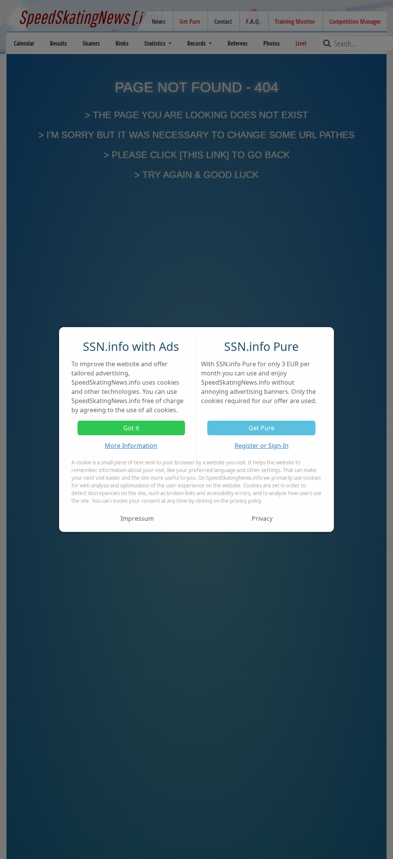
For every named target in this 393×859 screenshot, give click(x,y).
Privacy (262, 518)
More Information (131, 445)
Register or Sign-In (261, 445)
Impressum (137, 518)
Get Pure (261, 428)
